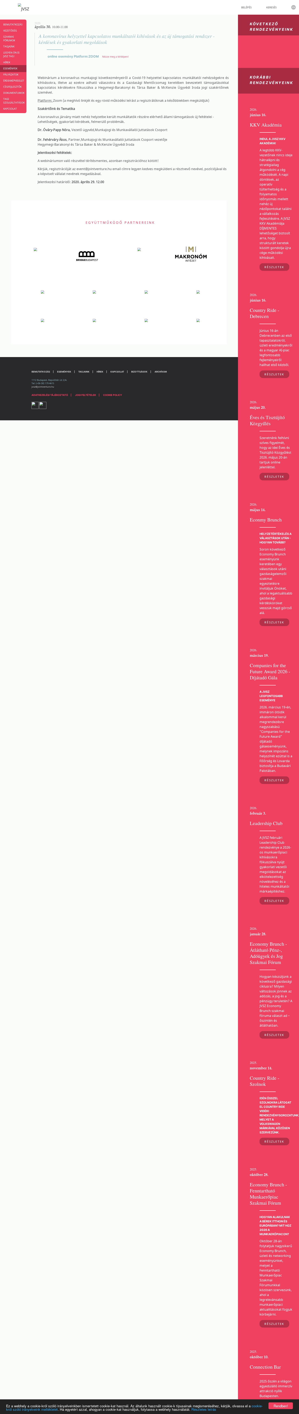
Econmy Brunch (266, 519)
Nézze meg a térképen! (115, 56)
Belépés (246, 7)
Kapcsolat (10, 108)
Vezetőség (10, 30)
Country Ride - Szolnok (264, 1081)
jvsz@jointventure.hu (43, 386)
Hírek (6, 62)
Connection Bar (265, 1367)
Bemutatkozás (13, 24)
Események (10, 68)
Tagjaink (8, 46)
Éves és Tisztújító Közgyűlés (267, 420)
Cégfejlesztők (12, 87)
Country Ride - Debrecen (264, 313)
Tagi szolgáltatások (13, 100)
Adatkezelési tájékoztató (50, 395)
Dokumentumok (13, 93)
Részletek (274, 267)
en (293, 7)
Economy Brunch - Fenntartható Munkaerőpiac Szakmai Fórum (268, 1193)
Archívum (161, 371)
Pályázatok (10, 74)
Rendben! (281, 1405)
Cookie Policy (112, 395)
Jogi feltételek (85, 395)
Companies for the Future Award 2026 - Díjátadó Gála (270, 671)
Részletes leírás (203, 1409)
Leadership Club (266, 823)
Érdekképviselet (13, 80)
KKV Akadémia (266, 124)
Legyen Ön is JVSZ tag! (11, 54)
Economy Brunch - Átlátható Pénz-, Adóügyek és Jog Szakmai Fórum (268, 953)
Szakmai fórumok (9, 38)
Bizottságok (139, 371)
